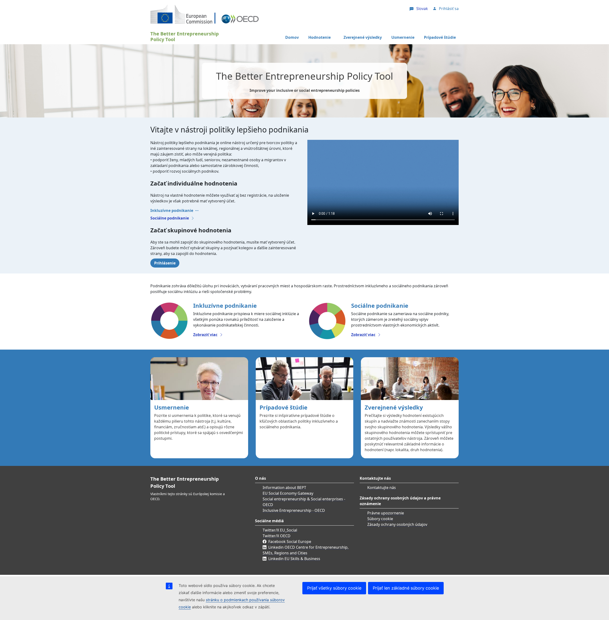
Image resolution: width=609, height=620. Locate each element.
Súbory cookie (380, 518)
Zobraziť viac (205, 334)
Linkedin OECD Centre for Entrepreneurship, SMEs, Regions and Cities (306, 550)
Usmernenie (402, 37)
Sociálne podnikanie (169, 218)
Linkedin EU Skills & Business (294, 558)
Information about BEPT (284, 487)
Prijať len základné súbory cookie (406, 588)
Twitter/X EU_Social (280, 530)
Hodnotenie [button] (319, 37)
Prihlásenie (165, 263)
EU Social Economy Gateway (288, 493)
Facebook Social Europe (289, 541)
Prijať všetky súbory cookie (334, 588)
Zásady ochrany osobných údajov (397, 524)
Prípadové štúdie (440, 37)
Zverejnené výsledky (363, 37)
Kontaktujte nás (381, 487)
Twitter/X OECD (276, 535)
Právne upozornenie (385, 513)
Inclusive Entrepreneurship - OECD (294, 510)
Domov (292, 37)
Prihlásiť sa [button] (449, 8)
